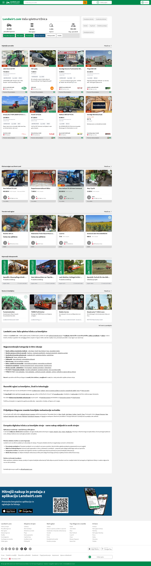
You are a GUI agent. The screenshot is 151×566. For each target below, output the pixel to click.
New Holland (42, 351)
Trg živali (92, 26)
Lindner (74, 414)
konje (27, 394)
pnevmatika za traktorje (30, 363)
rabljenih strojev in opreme (27, 414)
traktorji (43, 390)
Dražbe (3, 535)
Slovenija (95, 539)
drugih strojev (76, 397)
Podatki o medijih (11, 555)
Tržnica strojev (5, 526)
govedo (23, 394)
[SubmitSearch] (85, 2)
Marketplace (29, 35)
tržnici (24, 337)
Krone (19, 416)
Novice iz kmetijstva (8, 291)
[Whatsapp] (17, 549)
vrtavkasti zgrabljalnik (39, 353)
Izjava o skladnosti (65, 555)
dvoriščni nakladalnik (31, 370)
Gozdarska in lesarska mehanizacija (56, 531)
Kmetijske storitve (88, 32)
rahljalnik (20, 357)
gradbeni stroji (36, 390)
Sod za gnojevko (28, 535)
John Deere (31, 351)
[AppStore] (9, 511)
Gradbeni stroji (28, 539)
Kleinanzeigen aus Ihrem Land (11, 166)
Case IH (79, 414)
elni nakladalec (20, 372)
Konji (48, 535)
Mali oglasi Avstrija (97, 528)
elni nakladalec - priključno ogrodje (35, 372)
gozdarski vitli (31, 355)
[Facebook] (9, 549)
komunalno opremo (65, 397)
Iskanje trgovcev (39, 35)
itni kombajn (28, 367)
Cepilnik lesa (27, 537)
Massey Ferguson (100, 414)
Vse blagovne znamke (7, 539)
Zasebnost (35, 555)
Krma (48, 537)
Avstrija (94, 526)
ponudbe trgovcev (9, 35)
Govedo (49, 533)
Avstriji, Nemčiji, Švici (55, 431)
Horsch (44, 416)
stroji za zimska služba (55, 370)
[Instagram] (6, 549)
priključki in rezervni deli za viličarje (66, 372)
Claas (47, 351)
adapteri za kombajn (38, 367)
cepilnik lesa (50, 355)
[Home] (13, 2)
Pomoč (5, 559)
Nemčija (94, 531)
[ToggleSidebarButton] (3, 2)
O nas (2, 555)
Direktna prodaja (102, 26)
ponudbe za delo (58, 394)
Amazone (36, 416)
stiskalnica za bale (63, 353)
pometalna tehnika (43, 370)
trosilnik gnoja (48, 365)
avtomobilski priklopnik (28, 359)
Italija (63, 431)
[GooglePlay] (25, 511)
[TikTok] (13, 549)
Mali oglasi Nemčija (97, 533)
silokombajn (47, 367)
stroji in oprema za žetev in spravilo (55, 390)
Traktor (49, 526)
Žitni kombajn (28, 528)
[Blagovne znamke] (25, 549)
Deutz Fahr (11, 416)
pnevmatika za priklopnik (45, 363)
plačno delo (74, 394)
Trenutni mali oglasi (8, 211)
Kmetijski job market (52, 539)
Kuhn (16, 416)
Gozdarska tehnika (101, 19)
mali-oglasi (20, 35)
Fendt (36, 351)
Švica (93, 535)
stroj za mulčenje (19, 361)
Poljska (94, 541)
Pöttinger (24, 416)
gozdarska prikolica (40, 355)
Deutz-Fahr (73, 541)
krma (78, 390)
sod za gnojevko (39, 365)
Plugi (25, 533)
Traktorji (26, 526)
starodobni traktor (55, 351)
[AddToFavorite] (25, 52)
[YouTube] (2, 549)
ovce (31, 394)
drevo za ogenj (85, 390)
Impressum (55, 555)
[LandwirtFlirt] (30, 549)
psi (33, 394)
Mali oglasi (4, 531)
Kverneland (31, 416)
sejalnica (26, 361)
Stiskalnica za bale (29, 531)
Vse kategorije (5, 537)
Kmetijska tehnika (89, 19)
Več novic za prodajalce (105, 325)
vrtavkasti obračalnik (51, 353)
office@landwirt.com (26, 469)
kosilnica (29, 353)
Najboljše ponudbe (8, 46)
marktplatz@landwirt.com (69, 564)
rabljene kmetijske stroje (55, 335)
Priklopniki (27, 541)
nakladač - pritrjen (51, 372)
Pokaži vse (107, 46)
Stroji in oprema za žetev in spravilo (56, 528)
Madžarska (69, 431)
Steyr (60, 414)
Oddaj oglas (4, 541)
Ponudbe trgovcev (6, 528)
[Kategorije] (21, 549)
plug (25, 357)
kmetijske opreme (45, 397)
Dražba (60, 35)
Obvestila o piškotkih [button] (24, 555)
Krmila (85, 26)
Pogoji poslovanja (45, 555)
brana (15, 357)
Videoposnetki (51, 35)
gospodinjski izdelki (70, 390)
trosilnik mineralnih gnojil (27, 365)
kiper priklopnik (17, 359)
